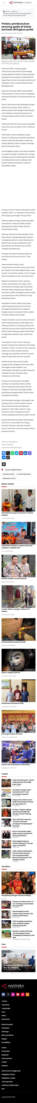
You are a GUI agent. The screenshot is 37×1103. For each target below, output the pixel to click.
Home (7, 11)
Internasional (7, 1058)
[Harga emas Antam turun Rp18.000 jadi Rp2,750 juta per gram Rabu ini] (6, 803)
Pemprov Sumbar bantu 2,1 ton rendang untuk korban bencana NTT (23, 904)
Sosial (4, 1048)
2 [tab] (15, 974)
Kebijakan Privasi (8, 1074)
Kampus (5, 1066)
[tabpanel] (18, 961)
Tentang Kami (7, 1082)
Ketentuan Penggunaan (11, 1071)
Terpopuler (6, 1008)
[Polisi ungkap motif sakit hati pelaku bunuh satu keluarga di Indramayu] (18, 752)
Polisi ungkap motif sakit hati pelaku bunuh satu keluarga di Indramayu (17, 763)
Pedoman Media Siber (10, 1085)
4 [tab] (22, 974)
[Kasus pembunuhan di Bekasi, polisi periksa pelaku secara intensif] (18, 566)
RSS (3, 1089)
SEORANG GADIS (8, 474)
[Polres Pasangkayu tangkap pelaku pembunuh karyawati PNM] (18, 691)
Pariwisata (6, 1051)
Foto (4, 944)
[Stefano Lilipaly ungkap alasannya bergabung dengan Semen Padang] (6, 813)
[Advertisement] (18, 187)
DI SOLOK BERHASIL (24, 474)
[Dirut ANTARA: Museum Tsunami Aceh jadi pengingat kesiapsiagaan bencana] (6, 822)
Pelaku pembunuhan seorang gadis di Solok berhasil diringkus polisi (17, 14)
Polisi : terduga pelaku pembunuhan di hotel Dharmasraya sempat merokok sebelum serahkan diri (18, 545)
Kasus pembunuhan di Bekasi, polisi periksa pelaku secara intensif (16, 577)
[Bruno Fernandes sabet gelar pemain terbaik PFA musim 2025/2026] (6, 834)
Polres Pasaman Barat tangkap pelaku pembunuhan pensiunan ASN (18, 641)
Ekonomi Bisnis (7, 1035)
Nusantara (6, 1019)
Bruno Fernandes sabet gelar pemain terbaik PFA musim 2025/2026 (22, 833)
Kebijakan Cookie (8, 1078)
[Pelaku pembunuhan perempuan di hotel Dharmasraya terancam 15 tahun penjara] (18, 500)
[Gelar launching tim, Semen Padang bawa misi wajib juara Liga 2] (6, 783)
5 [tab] (25, 974)
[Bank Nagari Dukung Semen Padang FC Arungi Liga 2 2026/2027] (6, 844)
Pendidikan (6, 1042)
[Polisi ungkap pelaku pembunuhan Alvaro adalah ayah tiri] (18, 660)
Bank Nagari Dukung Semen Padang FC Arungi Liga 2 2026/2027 (23, 843)
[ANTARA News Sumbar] (20, 2)
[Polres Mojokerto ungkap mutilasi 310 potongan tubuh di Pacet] (18, 721)
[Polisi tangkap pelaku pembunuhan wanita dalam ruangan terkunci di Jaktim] (18, 596)
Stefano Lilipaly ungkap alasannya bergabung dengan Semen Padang (22, 812)
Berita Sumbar (7, 1024)
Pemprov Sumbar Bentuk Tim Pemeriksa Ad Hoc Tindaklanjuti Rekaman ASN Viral (23, 934)
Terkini (5, 774)
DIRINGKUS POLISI (9, 478)
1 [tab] (12, 974)
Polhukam (5, 1028)
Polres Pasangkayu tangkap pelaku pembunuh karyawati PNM (16, 702)
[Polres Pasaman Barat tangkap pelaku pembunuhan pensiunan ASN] (18, 629)
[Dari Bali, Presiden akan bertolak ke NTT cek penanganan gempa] (6, 793)
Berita (14, 11)
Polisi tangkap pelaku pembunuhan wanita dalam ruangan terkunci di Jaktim (16, 609)
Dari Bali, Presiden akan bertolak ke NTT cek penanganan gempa (22, 792)
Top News (6, 866)
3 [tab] (18, 974)
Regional (5, 1055)
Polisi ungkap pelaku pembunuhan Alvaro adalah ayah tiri (16, 671)
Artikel (4, 1062)
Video (4, 1016)
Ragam (4, 1039)
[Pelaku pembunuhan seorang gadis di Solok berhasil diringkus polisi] (18, 883)
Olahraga (5, 1032)
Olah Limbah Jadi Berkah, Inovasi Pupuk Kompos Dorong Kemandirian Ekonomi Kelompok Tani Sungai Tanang (22, 855)
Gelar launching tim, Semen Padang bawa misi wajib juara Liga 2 (23, 782)
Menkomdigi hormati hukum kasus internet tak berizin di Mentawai (23, 914)
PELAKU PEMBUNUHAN (13, 470)
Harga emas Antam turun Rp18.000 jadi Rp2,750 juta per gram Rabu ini (23, 802)
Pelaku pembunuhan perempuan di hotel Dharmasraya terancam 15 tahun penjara (17, 513)
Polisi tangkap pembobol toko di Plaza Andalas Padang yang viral (22, 923)
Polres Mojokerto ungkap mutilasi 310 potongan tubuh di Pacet (17, 733)
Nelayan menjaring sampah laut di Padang (18, 966)
